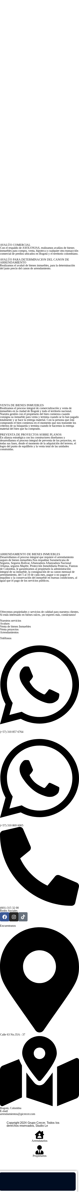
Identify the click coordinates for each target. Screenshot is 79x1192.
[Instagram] (13, 916)
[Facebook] (4, 916)
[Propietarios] (39, 1149)
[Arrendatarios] (39, 1134)
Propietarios (39, 1155)
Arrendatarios (39, 1140)
